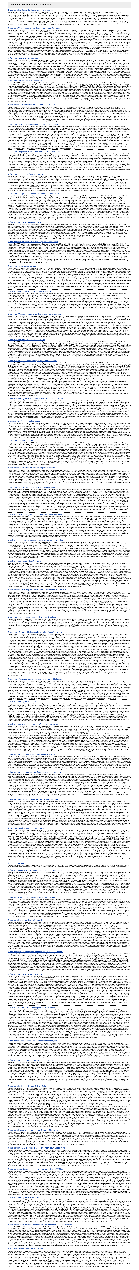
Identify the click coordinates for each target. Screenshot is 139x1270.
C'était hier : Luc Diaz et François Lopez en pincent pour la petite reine (36, 1148)
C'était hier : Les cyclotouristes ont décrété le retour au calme (33, 724)
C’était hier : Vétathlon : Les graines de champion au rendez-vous (34, 314)
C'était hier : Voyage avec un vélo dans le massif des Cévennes (34, 28)
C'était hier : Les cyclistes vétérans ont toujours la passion (31, 468)
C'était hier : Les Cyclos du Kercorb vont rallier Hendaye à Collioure (35, 399)
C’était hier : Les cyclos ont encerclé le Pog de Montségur (31, 487)
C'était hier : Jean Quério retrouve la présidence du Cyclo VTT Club (35, 1169)
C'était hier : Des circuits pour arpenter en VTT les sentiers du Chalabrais (37, 590)
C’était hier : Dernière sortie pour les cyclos (25, 1249)
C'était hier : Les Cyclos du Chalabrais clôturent (27, 1198)
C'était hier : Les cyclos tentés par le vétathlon (26, 340)
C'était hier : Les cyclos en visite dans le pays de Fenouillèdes (33, 242)
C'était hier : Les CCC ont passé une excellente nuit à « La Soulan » (35, 952)
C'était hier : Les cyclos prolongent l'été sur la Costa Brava (31, 754)
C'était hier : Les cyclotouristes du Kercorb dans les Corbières (33, 799)
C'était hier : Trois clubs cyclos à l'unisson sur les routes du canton (35, 515)
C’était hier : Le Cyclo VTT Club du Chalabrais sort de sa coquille (34, 194)
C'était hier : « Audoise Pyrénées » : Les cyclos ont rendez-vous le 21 (36, 540)
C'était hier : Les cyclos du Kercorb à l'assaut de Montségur (32, 1060)
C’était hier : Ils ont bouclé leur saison (23, 266)
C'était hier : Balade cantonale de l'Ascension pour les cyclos (32, 1041)
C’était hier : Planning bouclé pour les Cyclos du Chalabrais (32, 617)
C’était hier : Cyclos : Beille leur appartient (25, 81)
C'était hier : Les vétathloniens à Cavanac (25, 561)
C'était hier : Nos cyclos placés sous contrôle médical (29, 292)
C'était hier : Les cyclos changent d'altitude (25, 920)
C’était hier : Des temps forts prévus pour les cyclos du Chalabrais (35, 679)
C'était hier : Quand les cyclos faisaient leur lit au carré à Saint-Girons (36, 870)
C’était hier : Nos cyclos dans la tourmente (25, 58)
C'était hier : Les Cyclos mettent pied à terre (26, 222)
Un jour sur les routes (17, 863)
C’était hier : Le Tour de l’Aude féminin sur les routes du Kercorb (34, 124)
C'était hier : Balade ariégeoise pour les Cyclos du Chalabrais (33, 1130)
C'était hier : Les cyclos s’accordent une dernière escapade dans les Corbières (40, 1225)
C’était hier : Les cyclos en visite (21, 441)
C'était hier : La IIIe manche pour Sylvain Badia (27, 1086)
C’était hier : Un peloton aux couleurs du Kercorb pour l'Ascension (34, 152)
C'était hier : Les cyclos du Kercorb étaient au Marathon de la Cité (34, 772)
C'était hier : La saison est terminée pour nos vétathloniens (32, 1008)
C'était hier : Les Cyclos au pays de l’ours (25, 974)
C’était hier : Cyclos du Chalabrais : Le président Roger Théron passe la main (39, 632)
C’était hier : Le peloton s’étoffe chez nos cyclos (27, 174)
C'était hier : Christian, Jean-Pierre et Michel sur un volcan (31, 897)
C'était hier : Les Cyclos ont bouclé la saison (26, 701)
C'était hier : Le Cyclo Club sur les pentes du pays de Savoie (32, 361)
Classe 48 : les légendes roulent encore (24, 421)
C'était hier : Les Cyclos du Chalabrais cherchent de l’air (31, 10)
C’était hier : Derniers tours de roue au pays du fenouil (30, 828)
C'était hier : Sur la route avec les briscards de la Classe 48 (32, 105)
